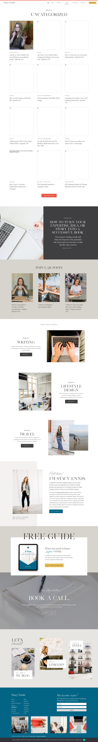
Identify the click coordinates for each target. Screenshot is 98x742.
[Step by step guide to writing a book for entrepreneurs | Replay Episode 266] (22, 287)
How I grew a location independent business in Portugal (18, 187)
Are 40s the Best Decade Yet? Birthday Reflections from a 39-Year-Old (48, 144)
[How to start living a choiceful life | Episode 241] (21, 78)
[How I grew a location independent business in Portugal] (21, 164)
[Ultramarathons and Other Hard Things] (49, 78)
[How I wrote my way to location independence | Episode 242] (77, 35)
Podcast (39, 52)
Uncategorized (14, 52)
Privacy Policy (32, 736)
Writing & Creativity (44, 181)
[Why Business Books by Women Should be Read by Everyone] (77, 164)
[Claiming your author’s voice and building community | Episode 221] (77, 78)
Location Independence (44, 95)
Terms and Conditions (41, 736)
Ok (84, 739)
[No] (96, 740)
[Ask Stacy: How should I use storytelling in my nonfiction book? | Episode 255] (21, 35)
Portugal (67, 138)
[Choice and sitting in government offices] (49, 287)
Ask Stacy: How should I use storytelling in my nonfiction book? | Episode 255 (19, 57)
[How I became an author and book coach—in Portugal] (77, 121)
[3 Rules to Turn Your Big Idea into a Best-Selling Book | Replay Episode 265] (75, 287)
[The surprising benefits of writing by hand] (49, 164)
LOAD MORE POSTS (49, 195)
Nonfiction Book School (62, 492)
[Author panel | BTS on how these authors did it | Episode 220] (21, 121)
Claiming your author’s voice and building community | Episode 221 (76, 100)
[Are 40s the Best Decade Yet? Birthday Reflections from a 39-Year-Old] (49, 121)
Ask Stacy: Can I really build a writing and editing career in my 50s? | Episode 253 (48, 57)
